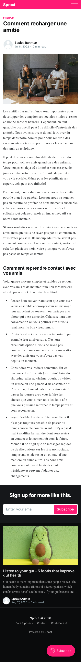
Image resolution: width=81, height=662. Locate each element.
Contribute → (59, 623)
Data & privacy (24, 623)
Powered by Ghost (40, 631)
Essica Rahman (26, 43)
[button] (74, 5)
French (8, 17)
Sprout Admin (20, 598)
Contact (42, 623)
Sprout (9, 4)
